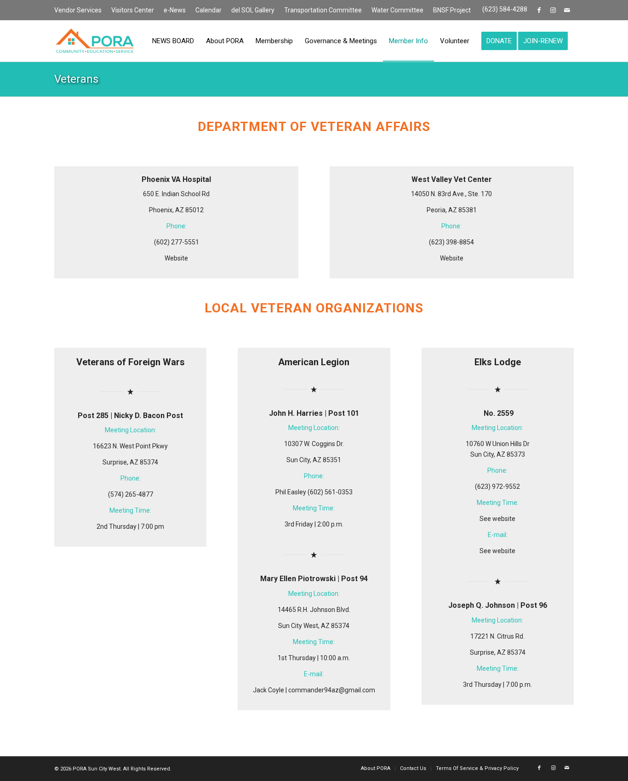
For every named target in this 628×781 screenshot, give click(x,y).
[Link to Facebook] (539, 10)
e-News (175, 10)
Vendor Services (78, 10)
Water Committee (397, 10)
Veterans (76, 79)
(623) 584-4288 (504, 9)
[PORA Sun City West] (94, 41)
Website (176, 258)
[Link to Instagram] (552, 10)
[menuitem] (80, 10)
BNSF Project (452, 10)
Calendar (208, 10)
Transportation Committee (323, 10)
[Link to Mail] (567, 10)
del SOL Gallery (252, 10)
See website (497, 518)
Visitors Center (132, 10)
